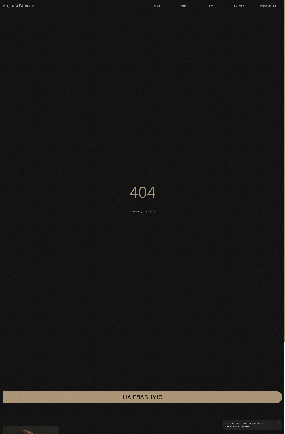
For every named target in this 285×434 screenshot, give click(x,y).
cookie (250, 423)
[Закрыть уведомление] (279, 422)
